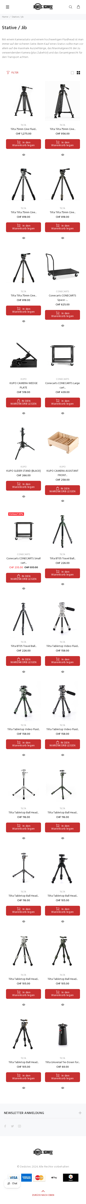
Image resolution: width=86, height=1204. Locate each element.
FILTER (14, 73)
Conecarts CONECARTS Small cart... (23, 560)
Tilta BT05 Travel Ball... (62, 558)
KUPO (24, 379)
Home (5, 17)
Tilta (23, 125)
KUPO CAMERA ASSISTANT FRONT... (62, 473)
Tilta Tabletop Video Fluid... (62, 646)
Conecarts (62, 292)
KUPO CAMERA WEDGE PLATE (24, 385)
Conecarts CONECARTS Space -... (62, 297)
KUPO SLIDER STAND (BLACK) (23, 471)
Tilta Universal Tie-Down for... (62, 1062)
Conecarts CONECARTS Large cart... (62, 385)
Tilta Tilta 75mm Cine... (62, 129)
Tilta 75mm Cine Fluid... (24, 129)
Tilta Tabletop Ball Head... (24, 812)
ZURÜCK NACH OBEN (43, 1195)
